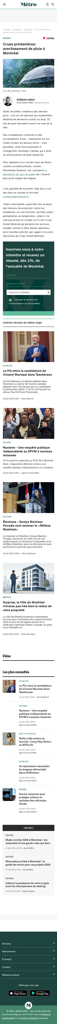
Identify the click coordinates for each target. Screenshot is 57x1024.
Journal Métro (28, 847)
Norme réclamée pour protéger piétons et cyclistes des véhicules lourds (32, 798)
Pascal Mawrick (27, 398)
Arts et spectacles (27, 733)
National (23, 789)
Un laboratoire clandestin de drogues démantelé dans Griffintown (34, 769)
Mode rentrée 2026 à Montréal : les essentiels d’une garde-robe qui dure (28, 841)
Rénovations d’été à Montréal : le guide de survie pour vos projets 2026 (28, 862)
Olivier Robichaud (29, 553)
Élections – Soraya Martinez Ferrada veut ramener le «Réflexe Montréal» (27, 525)
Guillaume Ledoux (26, 99)
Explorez (28, 828)
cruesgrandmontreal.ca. (16, 196)
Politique (7, 442)
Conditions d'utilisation (29, 1018)
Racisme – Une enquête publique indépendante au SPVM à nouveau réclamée (27, 451)
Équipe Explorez (29, 891)
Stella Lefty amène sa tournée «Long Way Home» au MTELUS (35, 741)
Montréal (28, 29)
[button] (4, 4)
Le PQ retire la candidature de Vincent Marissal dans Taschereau (27, 372)
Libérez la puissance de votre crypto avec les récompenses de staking (27, 884)
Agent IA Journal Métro (30, 472)
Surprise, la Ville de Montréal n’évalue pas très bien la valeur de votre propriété (27, 606)
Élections (7, 516)
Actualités (17, 29)
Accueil (6, 29)
